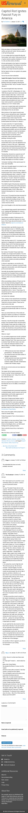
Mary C (7, 653)
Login (2, 782)
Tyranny (13, 441)
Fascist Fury (15, 442)
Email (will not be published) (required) (12, 729)
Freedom (9, 439)
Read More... (4, 803)
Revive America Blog (6, 777)
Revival (8, 441)
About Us (3, 774)
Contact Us (6, 759)
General (14, 439)
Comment (4, 706)
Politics (23, 439)
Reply (24, 470)
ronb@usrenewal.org (9, 762)
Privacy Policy (5, 785)
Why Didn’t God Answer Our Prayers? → (16, 448)
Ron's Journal (4, 780)
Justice (18, 439)
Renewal (3, 441)
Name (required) (6, 723)
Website (3, 736)
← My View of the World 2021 (9, 446)
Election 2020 (7, 442)
